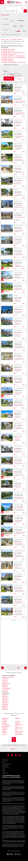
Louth (3, 734)
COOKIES (4, 771)
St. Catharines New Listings (7, 49)
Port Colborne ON (6, 688)
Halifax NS (4, 707)
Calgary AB (4, 699)
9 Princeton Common (18, 241)
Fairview (4, 731)
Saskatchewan (8, 781)
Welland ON (5, 685)
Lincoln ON (4, 680)
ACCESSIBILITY (5, 773)
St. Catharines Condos (18, 52)
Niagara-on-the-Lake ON (8, 677)
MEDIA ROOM (4, 760)
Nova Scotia (16, 782)
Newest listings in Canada (20, 803)
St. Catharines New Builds (7, 60)
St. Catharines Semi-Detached (8, 54)
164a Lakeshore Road (18, 520)
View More (21, 62)
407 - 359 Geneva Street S (19, 136)
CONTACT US (4, 759)
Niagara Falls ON (6, 683)
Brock (16, 729)
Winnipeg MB (5, 704)
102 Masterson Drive (18, 288)
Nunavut (9, 784)
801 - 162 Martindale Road (19, 112)
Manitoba (4, 781)
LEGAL (3, 768)
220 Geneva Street (17, 462)
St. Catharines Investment (7, 59)
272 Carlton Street (17, 182)
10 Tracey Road (17, 323)
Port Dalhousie (5, 724)
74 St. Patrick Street (17, 613)
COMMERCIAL (5, 765)
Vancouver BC (5, 698)
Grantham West (18, 728)
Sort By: (5, 69)
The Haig (4, 721)
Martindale (4, 728)
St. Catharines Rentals (6, 57)
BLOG (3, 762)
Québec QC (4, 706)
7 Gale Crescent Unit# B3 (19, 230)
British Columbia (20, 780)
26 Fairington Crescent (18, 147)
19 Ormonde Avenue (18, 311)
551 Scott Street (17, 276)
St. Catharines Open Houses (7, 51)
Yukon (6, 784)
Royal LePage (14, 2)
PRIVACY (4, 770)
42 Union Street (17, 124)
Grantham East (18, 732)
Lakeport (17, 723)
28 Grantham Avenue (18, 473)
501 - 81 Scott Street (18, 205)
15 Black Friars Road (18, 601)
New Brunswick (14, 781)
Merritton (4, 723)
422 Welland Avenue (18, 369)
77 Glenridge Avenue (18, 253)
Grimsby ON (5, 686)
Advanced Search (5, 15)
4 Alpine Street (17, 450)
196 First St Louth (17, 415)
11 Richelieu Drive (17, 265)
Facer (16, 726)
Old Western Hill (19, 724)
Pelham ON (4, 682)
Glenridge (17, 721)
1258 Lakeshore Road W (18, 497)
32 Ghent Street (17, 89)
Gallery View (9, 78)
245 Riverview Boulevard (18, 404)
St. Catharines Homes (6, 52)
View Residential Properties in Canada (8, 803)
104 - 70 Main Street (18, 427)
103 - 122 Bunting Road (18, 357)
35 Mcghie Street (17, 485)
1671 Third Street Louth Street (19, 532)
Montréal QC (5, 696)
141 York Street (17, 439)
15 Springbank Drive (18, 159)
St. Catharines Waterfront (19, 57)
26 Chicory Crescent (18, 555)
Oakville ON (5, 691)
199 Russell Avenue (18, 194)
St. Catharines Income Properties (9, 62)
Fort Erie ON (5, 690)
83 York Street (16, 578)
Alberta (15, 780)
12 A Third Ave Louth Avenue (19, 101)
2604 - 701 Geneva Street (19, 508)
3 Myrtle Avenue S (17, 299)
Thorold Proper (18, 734)
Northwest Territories (9, 782)
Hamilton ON (5, 709)
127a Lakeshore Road (18, 543)
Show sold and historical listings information (11, 34)
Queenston (17, 718)
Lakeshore (4, 729)
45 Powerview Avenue (18, 346)
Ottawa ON (4, 701)
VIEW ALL (14, 739)
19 (18, 668)
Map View (19, 78)
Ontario (9, 780)
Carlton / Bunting (19, 731)
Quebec (12, 780)
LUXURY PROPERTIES (6, 764)
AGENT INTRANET (5, 767)
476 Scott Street (17, 170)
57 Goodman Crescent (18, 381)
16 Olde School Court (18, 392)
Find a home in (4, 780)
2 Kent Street (16, 566)
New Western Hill (6, 726)
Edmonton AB (5, 703)
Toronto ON (4, 695)
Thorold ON (4, 678)
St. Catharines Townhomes (7, 56)
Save (15, 93)
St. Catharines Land (19, 56)
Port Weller (4, 732)
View (23, 93)
